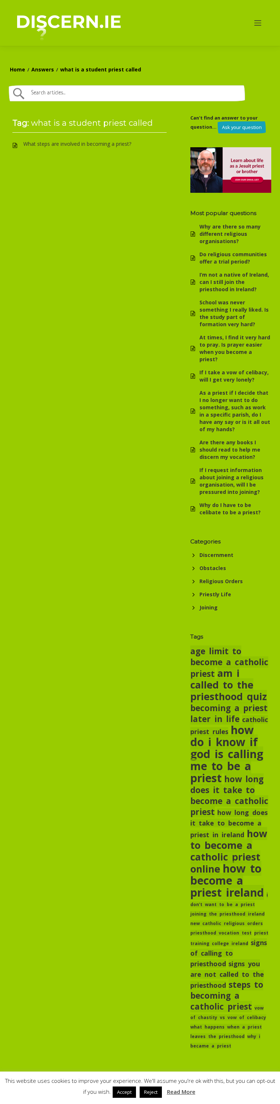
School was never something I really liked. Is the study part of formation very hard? (234, 313)
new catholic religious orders (226, 923)
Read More (181, 1091)
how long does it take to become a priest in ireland (229, 823)
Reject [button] (151, 1092)
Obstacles (212, 568)
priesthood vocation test (221, 933)
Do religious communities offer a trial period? (233, 258)
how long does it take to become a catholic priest (229, 795)
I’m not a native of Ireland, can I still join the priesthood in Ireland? (234, 282)
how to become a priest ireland (227, 880)
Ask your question (242, 127)
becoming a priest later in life (229, 713)
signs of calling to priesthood (228, 953)
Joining (208, 607)
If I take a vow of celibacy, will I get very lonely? (234, 376)
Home (17, 69)
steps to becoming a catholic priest (226, 995)
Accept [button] (124, 1092)
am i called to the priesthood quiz (228, 685)
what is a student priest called (100, 69)
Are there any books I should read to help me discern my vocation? (229, 449)
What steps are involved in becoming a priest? (77, 143)
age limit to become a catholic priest (229, 662)
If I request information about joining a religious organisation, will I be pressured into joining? (231, 481)
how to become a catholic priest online (228, 851)
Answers (42, 69)
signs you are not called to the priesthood (227, 974)
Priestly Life (215, 594)
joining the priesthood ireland (227, 914)
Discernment (216, 554)
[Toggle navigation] (258, 22)
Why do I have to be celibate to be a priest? (230, 509)
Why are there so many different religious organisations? (230, 234)
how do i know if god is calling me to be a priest (226, 753)
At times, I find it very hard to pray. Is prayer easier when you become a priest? (234, 348)
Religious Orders (221, 581)
